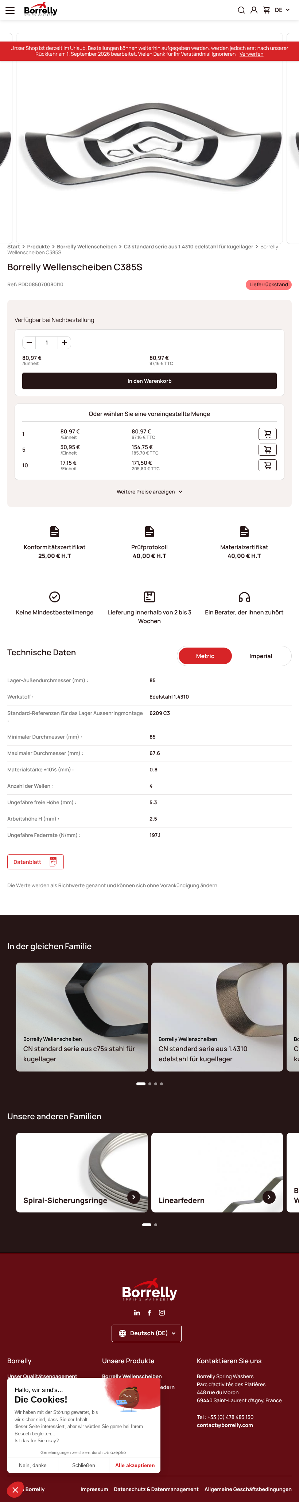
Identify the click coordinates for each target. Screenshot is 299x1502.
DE (279, 10)
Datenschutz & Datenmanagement (156, 1489)
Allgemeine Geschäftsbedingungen (248, 1489)
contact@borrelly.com (225, 1425)
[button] (140, 1083)
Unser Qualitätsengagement (42, 1376)
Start (13, 246)
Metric (205, 656)
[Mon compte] (254, 10)
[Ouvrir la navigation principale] (10, 10)
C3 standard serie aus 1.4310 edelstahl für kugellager (188, 246)
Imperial (260, 656)
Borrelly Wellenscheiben (87, 246)
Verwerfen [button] (252, 54)
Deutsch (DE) (149, 1333)
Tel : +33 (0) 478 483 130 (225, 1417)
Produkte (38, 246)
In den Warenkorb (150, 380)
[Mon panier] (266, 10)
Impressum (94, 1489)
